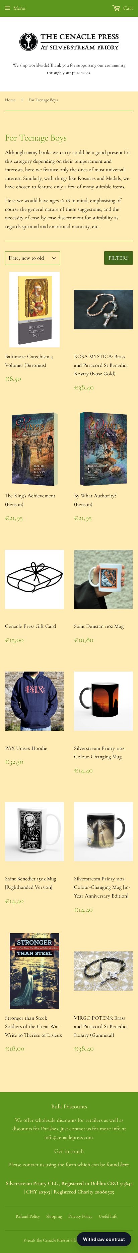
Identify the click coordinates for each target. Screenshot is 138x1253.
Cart (127, 8)
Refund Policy (28, 1216)
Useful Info (108, 1216)
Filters (119, 258)
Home (10, 100)
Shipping (54, 1216)
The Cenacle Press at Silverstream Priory (69, 1240)
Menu (19, 8)
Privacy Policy (80, 1216)
